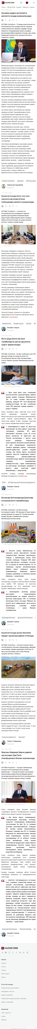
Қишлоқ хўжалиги (9, 737)
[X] (16, 20)
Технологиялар (25, 929)
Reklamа (4, 1020)
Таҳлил (3, 970)
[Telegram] (9, 20)
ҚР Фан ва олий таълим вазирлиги (21, 482)
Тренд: (3, 7)
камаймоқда (22, 476)
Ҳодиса (32, 7)
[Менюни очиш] (34, 2)
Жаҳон (3, 977)
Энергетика (6, 323)
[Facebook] (13, 20)
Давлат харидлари (7, 1002)
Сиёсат (3, 966)
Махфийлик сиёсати (7, 991)
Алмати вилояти (8, 181)
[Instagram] (2, 20)
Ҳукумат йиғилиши (25, 618)
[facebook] (13, 952)
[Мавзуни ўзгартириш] (28, 2)
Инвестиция (18, 323)
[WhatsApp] (6, 20)
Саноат (28, 323)
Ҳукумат (20, 181)
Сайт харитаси (6, 1013)
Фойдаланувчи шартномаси (10, 988)
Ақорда (18, 7)
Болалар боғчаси (8, 618)
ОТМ (3, 482)
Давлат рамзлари (7, 995)
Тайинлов (25, 7)
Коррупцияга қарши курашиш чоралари (13, 998)
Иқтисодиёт (5, 974)
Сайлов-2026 (11, 7)
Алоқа (3, 1016)
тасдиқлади (13, 317)
